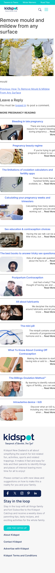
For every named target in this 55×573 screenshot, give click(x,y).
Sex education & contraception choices (27, 229)
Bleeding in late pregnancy (27, 121)
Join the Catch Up (17, 528)
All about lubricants (27, 301)
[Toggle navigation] (46, 9)
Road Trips (45, 2)
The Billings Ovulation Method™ (27, 377)
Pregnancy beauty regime (27, 145)
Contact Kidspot (13, 541)
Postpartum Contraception (27, 277)
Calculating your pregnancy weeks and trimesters (27, 199)
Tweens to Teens (11, 2)
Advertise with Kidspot (16, 548)
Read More (52, 133)
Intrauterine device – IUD (27, 402)
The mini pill (27, 325)
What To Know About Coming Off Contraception (27, 351)
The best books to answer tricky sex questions (27, 253)
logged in (20, 105)
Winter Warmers (29, 2)
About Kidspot (12, 534)
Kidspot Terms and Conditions (20, 555)
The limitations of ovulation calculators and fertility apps (27, 171)
